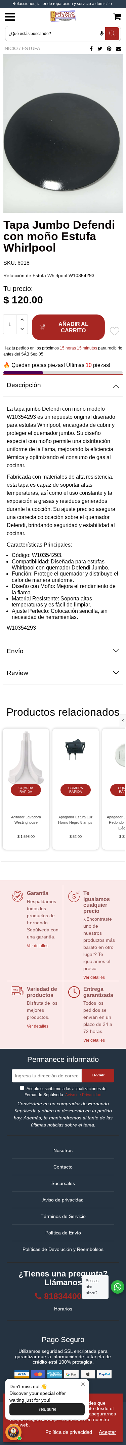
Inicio (10, 48)
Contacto (63, 1167)
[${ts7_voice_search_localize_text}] (102, 33)
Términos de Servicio (63, 1216)
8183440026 (67, 1296)
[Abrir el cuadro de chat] (13, 1432)
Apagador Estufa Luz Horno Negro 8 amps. (75, 820)
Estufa (31, 48)
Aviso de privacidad (63, 1199)
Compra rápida (25, 790)
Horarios (63, 1308)
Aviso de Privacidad (82, 1094)
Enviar (98, 1075)
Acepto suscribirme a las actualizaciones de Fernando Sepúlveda (66, 1091)
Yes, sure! (47, 1409)
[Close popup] (83, 1385)
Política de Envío (63, 1232)
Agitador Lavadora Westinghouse (26, 820)
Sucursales (63, 1183)
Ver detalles (37, 945)
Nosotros (63, 1150)
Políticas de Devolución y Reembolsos (63, 1249)
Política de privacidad (68, 1432)
